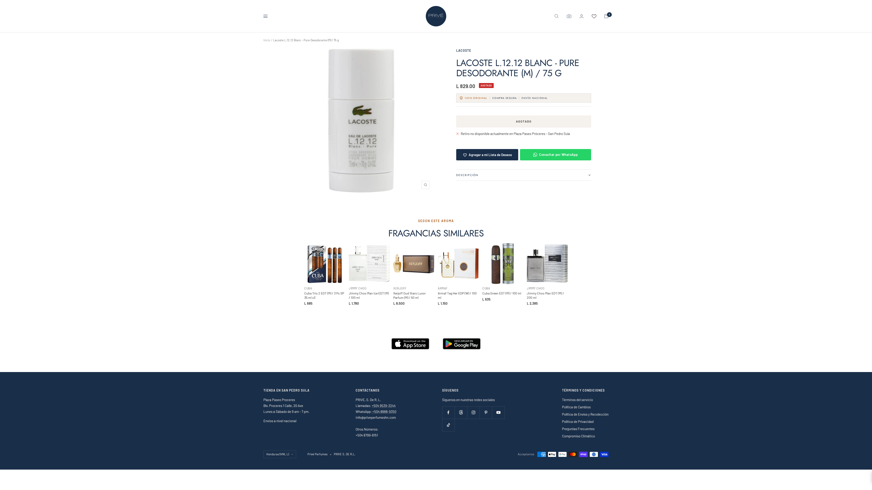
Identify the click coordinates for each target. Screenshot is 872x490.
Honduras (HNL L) (277, 454)
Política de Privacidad (578, 421)
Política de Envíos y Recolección (585, 414)
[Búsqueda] (557, 16)
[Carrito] (606, 16)
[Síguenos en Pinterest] (486, 412)
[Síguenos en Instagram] (473, 412)
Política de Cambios (576, 407)
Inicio (266, 40)
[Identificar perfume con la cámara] (569, 16)
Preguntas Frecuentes (578, 429)
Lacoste (463, 50)
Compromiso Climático (578, 436)
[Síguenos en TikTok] (448, 425)
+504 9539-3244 (384, 406)
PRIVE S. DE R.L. (344, 454)
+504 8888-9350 (384, 411)
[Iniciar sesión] (582, 16)
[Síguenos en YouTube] (498, 412)
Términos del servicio (577, 400)
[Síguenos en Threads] (461, 412)
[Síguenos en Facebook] (448, 412)
